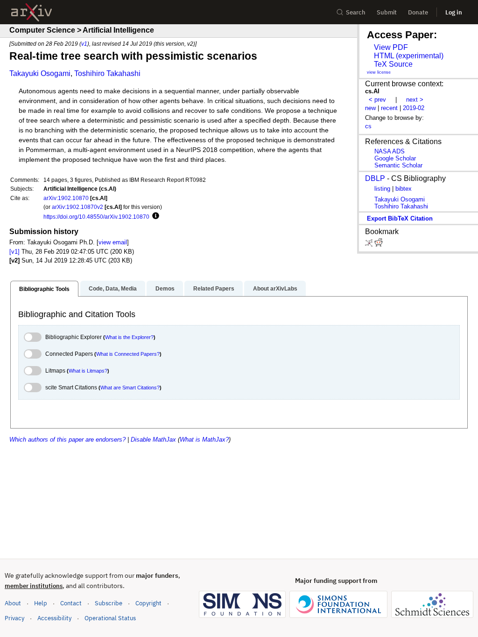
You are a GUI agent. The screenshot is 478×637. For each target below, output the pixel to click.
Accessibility (54, 618)
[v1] (14, 251)
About (13, 603)
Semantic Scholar (398, 165)
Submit (387, 12)
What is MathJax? (204, 439)
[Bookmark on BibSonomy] (369, 244)
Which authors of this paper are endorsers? (67, 439)
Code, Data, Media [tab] (113, 288)
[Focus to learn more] (154, 216)
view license (379, 72)
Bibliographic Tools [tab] (44, 289)
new (370, 107)
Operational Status (110, 618)
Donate (418, 12)
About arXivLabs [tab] (275, 288)
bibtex (403, 188)
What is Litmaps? (88, 371)
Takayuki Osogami (39, 73)
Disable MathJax (153, 439)
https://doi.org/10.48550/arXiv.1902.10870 (96, 217)
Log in (453, 12)
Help (40, 603)
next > (414, 99)
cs (368, 126)
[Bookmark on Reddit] (378, 244)
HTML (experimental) (408, 56)
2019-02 (413, 107)
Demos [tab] (165, 288)
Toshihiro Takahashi (107, 73)
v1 (84, 44)
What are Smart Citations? (130, 387)
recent (389, 107)
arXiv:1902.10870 (66, 198)
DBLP (375, 178)
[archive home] (31, 12)
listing (382, 188)
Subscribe (108, 603)
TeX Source (393, 64)
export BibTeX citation (400, 218)
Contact (71, 603)
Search (356, 12)
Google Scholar (395, 158)
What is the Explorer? (129, 337)
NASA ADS (389, 151)
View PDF (391, 47)
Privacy (14, 618)
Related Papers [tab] (213, 288)
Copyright (148, 603)
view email (112, 242)
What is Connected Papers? (128, 354)
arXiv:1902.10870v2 (77, 207)
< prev (377, 99)
